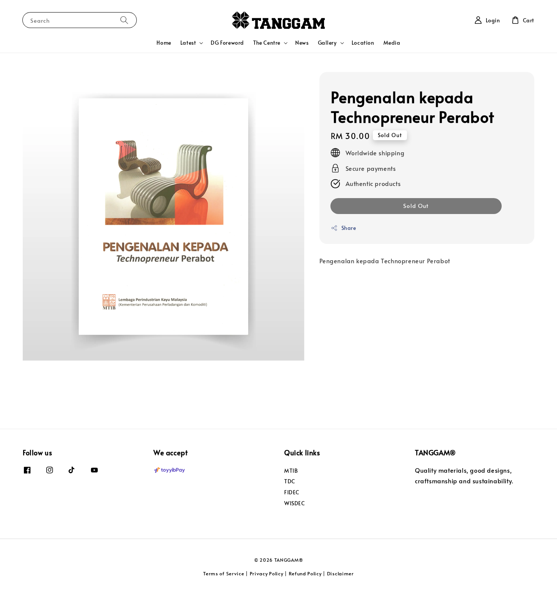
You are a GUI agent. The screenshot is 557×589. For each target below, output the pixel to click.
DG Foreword (227, 42)
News (301, 42)
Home (163, 42)
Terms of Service (223, 573)
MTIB (291, 470)
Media (392, 42)
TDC (289, 481)
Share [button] (348, 227)
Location (363, 42)
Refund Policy (305, 573)
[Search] (124, 19)
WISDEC (294, 503)
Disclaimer (340, 573)
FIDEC (291, 492)
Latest (188, 42)
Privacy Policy (266, 573)
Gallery (327, 42)
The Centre (266, 42)
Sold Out (416, 205)
